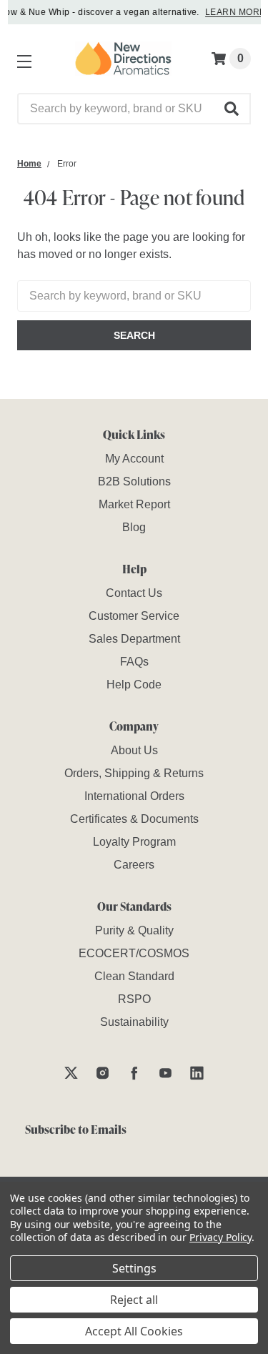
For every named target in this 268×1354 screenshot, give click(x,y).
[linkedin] (196, 1072)
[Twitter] (71, 1072)
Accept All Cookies (134, 1331)
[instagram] (102, 1072)
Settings (134, 1268)
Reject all (134, 1300)
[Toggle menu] (21, 58)
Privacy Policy (220, 1237)
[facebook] (134, 1072)
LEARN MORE (232, 12)
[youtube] (165, 1072)
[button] (232, 108)
